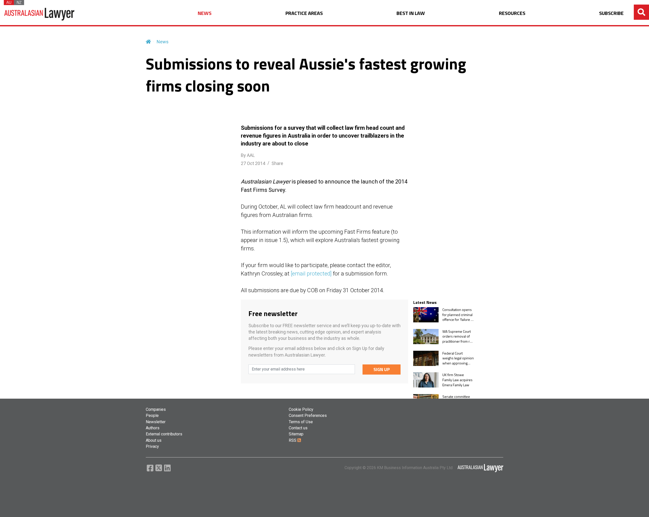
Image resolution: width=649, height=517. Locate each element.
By (248, 155)
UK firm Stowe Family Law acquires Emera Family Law (457, 379)
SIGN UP (381, 369)
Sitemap (296, 434)
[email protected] (311, 273)
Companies (156, 409)
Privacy (152, 446)
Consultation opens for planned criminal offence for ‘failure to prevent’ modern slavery (458, 314)
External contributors (164, 434)
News (163, 41)
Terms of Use (301, 421)
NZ (19, 2)
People (152, 415)
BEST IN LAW (410, 13)
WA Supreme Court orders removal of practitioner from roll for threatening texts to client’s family (457, 336)
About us (153, 440)
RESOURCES (512, 13)
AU (8, 2)
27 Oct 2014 (253, 163)
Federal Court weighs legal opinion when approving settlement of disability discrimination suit (458, 358)
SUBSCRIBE (611, 13)
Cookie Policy (301, 409)
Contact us (298, 428)
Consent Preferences (308, 415)
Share (277, 163)
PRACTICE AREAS (304, 13)
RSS (293, 440)
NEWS (204, 13)
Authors (152, 428)
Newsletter (156, 421)
